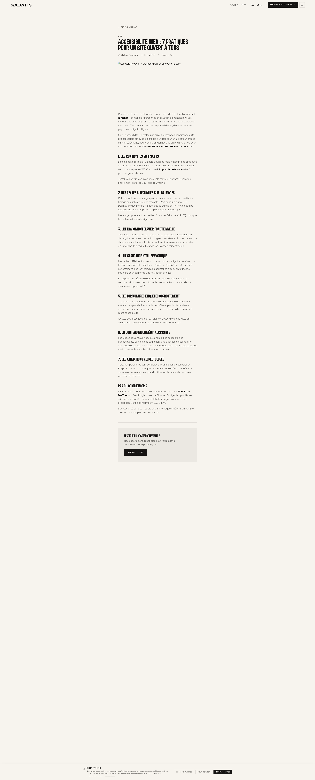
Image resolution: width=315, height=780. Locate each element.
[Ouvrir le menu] (302, 5)
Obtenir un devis (135, 452)
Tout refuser (203, 772)
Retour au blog (129, 27)
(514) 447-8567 (239, 5)
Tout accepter (223, 772)
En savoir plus (110, 776)
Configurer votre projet (281, 5)
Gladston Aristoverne (129, 55)
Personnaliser (185, 772)
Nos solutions (257, 5)
